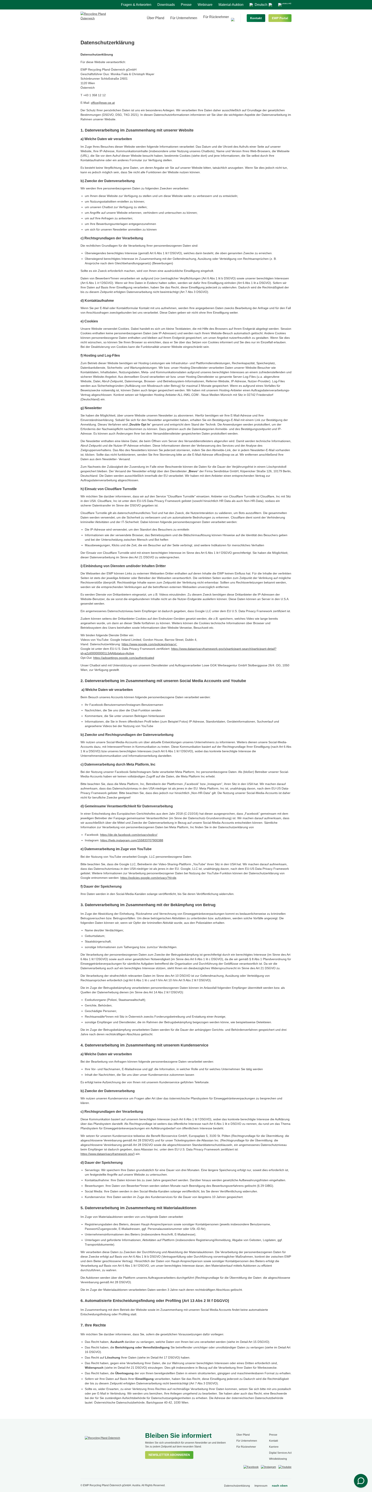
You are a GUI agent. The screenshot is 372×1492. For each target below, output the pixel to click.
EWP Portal (280, 18)
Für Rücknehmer (216, 17)
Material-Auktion (231, 4)
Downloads (166, 4)
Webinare (205, 4)
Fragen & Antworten (136, 4)
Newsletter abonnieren (169, 1454)
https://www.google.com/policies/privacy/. (149, 644)
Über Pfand (155, 18)
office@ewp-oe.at (103, 102)
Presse (186, 4)
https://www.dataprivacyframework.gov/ (107, 1154)
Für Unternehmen (183, 18)
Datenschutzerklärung (237, 1485)
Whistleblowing (278, 1458)
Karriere (274, 1446)
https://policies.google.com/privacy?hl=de (148, 877)
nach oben (280, 1485)
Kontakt (256, 18)
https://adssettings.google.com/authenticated (123, 657)
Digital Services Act (280, 1452)
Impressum (260, 1485)
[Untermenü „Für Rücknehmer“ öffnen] (232, 19)
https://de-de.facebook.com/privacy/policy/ (128, 834)
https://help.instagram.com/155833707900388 (131, 840)
